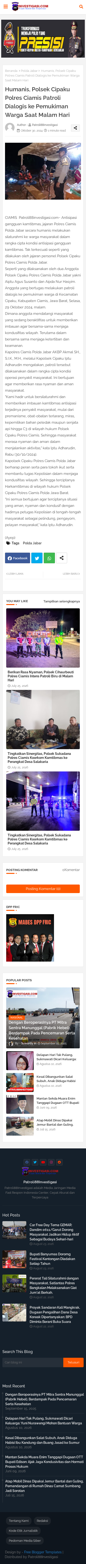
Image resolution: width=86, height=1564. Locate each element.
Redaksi (42, 1521)
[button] (81, 6)
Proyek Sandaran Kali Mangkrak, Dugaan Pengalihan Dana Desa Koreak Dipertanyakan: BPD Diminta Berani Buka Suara (55, 1315)
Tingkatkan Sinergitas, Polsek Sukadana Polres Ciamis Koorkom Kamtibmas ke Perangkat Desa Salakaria (39, 758)
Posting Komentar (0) (43, 889)
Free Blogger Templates (43, 1552)
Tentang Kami (19, 1521)
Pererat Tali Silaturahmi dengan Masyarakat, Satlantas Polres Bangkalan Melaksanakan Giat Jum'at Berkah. (54, 1285)
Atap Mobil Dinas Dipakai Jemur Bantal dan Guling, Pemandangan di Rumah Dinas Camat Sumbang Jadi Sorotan (44, 1486)
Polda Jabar (29, 71)
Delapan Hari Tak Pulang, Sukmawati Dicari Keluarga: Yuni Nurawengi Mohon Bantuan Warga (56, 1061)
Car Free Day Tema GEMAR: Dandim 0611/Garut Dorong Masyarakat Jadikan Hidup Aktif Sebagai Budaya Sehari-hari (54, 1232)
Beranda (11, 71)
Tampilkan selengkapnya (61, 601)
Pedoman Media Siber (25, 1540)
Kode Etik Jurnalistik (23, 1530)
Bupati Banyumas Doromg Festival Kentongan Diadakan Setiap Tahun (52, 1259)
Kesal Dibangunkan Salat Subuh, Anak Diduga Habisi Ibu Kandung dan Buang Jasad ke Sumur (56, 1083)
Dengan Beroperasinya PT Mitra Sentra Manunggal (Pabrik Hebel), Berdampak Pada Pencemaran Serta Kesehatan (44, 1399)
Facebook (20, 558)
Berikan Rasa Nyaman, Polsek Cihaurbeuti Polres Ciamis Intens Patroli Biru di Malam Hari (41, 676)
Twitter (37, 558)
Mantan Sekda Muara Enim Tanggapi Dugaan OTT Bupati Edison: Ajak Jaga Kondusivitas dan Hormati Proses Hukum (44, 1461)
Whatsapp (49, 558)
